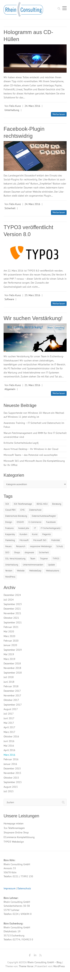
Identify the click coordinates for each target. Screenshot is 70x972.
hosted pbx (23, 528)
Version (8, 570)
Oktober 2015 (11, 777)
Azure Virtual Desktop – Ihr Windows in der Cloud (31, 449)
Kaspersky (10, 534)
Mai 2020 (9, 631)
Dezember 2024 (12, 595)
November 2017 (12, 695)
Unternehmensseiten (33, 564)
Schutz (59, 546)
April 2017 (9, 727)
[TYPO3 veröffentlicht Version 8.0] (35, 252)
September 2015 (13, 782)
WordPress (10, 576)
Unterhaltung (11, 110)
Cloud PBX (10, 509)
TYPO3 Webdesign (14, 841)
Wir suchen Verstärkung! (33, 318)
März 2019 (9, 659)
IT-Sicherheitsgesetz (50, 528)
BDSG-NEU (42, 503)
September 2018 (13, 672)
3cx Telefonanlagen (14, 828)
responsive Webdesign (41, 546)
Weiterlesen (58, 114)
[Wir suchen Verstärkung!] (35, 337)
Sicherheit (9, 208)
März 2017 (9, 732)
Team (32, 558)
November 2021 (12, 613)
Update (51, 564)
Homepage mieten (14, 823)
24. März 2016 (32, 106)
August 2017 (11, 709)
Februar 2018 (11, 686)
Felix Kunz (15, 106)
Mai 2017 (9, 722)
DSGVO (20, 522)
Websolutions (52, 570)
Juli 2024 (9, 599)
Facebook (51, 522)
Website (21, 570)
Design (8, 522)
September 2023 (13, 604)
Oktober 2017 (11, 700)
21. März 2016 (32, 385)
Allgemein (9, 389)
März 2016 (9, 754)
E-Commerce (35, 522)
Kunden (23, 534)
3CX (7, 503)
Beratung (56, 503)
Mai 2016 (9, 745)
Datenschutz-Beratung (16, 515)
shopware (29, 552)
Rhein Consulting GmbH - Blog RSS (40, 956)
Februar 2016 (11, 759)
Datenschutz (35, 509)
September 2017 (13, 704)
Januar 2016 (10, 764)
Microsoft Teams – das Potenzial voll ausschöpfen (31, 455)
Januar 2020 (10, 645)
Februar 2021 (11, 627)
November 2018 (12, 668)
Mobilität (55, 540)
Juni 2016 (9, 741)
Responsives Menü (64, 8)
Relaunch (20, 546)
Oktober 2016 (11, 736)
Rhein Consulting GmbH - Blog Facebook (29, 956)
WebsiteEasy (35, 570)
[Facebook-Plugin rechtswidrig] (35, 156)
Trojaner (44, 558)
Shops (17, 552)
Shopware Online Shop (16, 832)
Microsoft (24, 540)
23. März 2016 (32, 295)
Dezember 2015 (12, 768)
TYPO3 (56, 558)
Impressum (9, 888)
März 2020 (9, 636)
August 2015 (11, 786)
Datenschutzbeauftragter (44, 515)
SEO (7, 552)
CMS (22, 509)
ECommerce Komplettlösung (19, 837)
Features (9, 528)
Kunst (35, 534)
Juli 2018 (9, 677)
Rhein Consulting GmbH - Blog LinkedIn (35, 956)
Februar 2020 (11, 640)
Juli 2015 (9, 791)
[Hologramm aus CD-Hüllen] (35, 58)
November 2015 (12, 773)
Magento (46, 534)
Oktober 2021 (11, 617)
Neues (8, 546)
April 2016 (9, 750)
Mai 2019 (9, 654)
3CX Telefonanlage (23, 503)
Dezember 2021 (12, 608)
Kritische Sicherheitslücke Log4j (21, 442)
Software (9, 299)
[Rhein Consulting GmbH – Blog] (23, 10)
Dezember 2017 (12, 690)
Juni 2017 (9, 718)
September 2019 (13, 649)
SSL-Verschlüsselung (15, 558)
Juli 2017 (9, 713)
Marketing (10, 540)
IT (35, 528)
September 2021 (13, 622)
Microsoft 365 (39, 540)
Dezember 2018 (12, 663)
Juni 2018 (9, 681)
